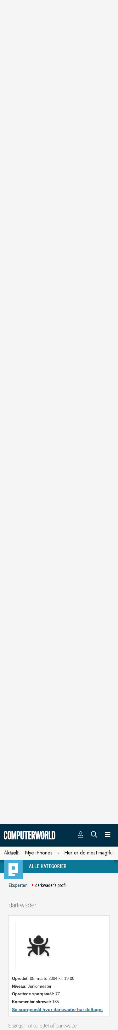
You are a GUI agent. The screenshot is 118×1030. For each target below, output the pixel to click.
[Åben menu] (107, 835)
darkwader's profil (50, 885)
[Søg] (94, 835)
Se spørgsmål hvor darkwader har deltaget (57, 1009)
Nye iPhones (39, 852)
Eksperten (18, 885)
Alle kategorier (47, 866)
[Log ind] (80, 835)
